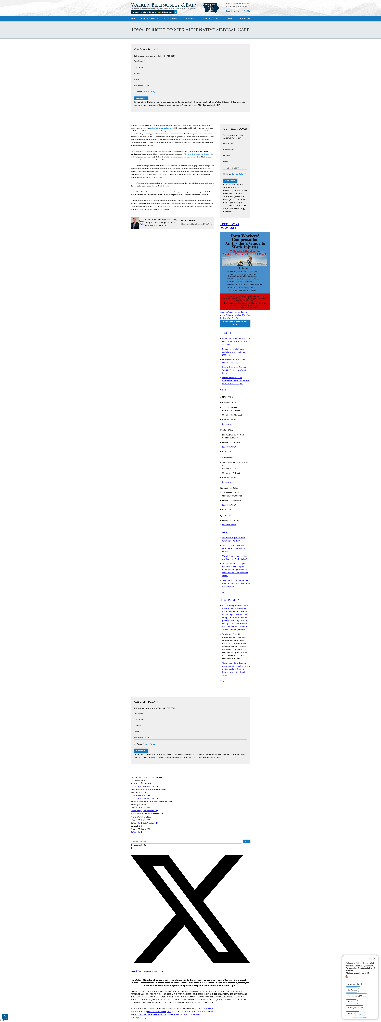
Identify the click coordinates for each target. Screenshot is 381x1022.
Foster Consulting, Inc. (183, 1011)
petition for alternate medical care (161, 128)
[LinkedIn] (132, 971)
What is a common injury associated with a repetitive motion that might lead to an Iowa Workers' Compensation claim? (235, 569)
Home (133, 18)
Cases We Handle (149, 18)
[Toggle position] (370, 958)
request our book (168, 206)
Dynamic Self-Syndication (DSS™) (183, 1014)
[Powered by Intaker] (364, 1017)
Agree (146, 92)
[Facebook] (131, 848)
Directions (226, 424)
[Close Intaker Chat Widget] (374, 958)
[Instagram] (137, 971)
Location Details (229, 419)
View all (223, 390)
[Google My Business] (150, 971)
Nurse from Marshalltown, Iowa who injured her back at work (236, 341)
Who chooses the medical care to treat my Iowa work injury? (234, 548)
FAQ (216, 18)
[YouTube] (134, 971)
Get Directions (149, 786)
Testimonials (190, 18)
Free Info (228, 18)
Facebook (186, 224)
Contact (244, 18)
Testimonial (230, 600)
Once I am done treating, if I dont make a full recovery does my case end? (236, 583)
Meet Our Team (170, 18)
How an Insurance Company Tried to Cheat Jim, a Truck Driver (234, 370)
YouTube (208, 224)
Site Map (135, 1017)
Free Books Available (229, 226)
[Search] (246, 842)
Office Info (135, 786)
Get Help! (141, 98)
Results (206, 18)
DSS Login (143, 1017)
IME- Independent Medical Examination (196, 154)
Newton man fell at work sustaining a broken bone (233, 352)
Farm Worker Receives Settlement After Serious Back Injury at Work (235, 380)
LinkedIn (199, 224)
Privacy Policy (149, 92)
